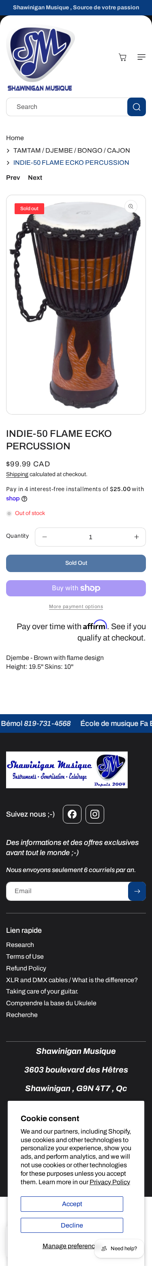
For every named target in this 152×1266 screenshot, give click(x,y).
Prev (13, 177)
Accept (72, 1203)
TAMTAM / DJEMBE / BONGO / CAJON (71, 150)
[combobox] (76, 107)
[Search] (136, 107)
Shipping (17, 474)
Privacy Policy (110, 1182)
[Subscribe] (137, 891)
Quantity (17, 536)
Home (15, 137)
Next (35, 177)
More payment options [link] (76, 606)
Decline (72, 1225)
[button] (140, 57)
